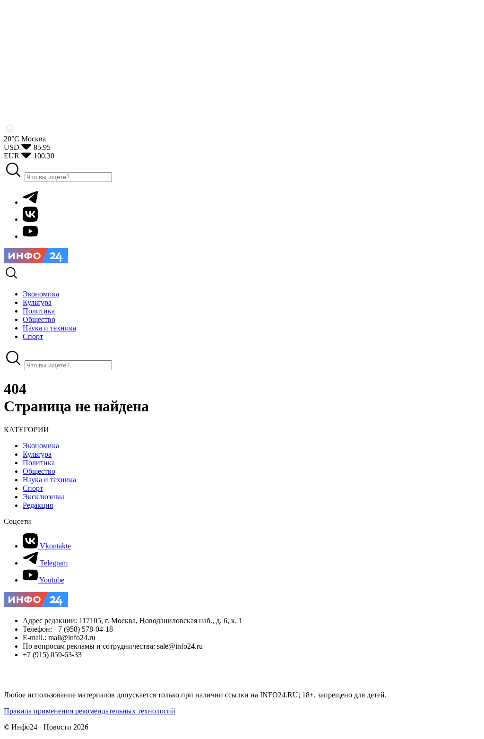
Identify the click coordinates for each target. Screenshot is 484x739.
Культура (37, 454)
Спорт (33, 488)
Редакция (38, 505)
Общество (39, 471)
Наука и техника (49, 480)
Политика (39, 463)
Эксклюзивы (43, 497)
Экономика (41, 446)
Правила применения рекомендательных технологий (89, 711)
